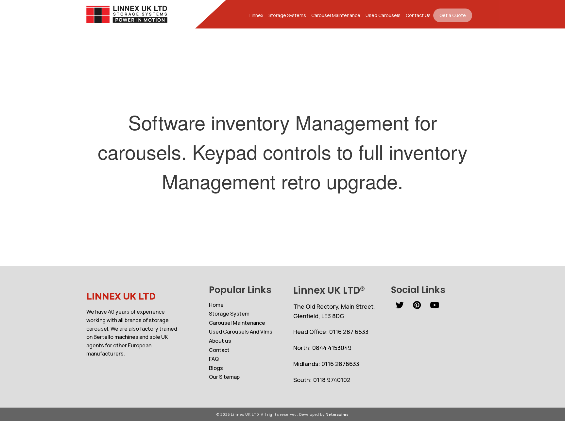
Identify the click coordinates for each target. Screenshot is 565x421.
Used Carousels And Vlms (240, 331)
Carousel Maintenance (335, 15)
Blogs (216, 368)
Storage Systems (287, 15)
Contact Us (418, 15)
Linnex (256, 15)
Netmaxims (337, 414)
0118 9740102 (332, 380)
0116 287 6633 (348, 332)
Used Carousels (383, 15)
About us (220, 340)
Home (216, 304)
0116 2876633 (340, 364)
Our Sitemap (224, 376)
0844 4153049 (331, 348)
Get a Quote (452, 15)
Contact (219, 350)
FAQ (214, 358)
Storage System (229, 313)
